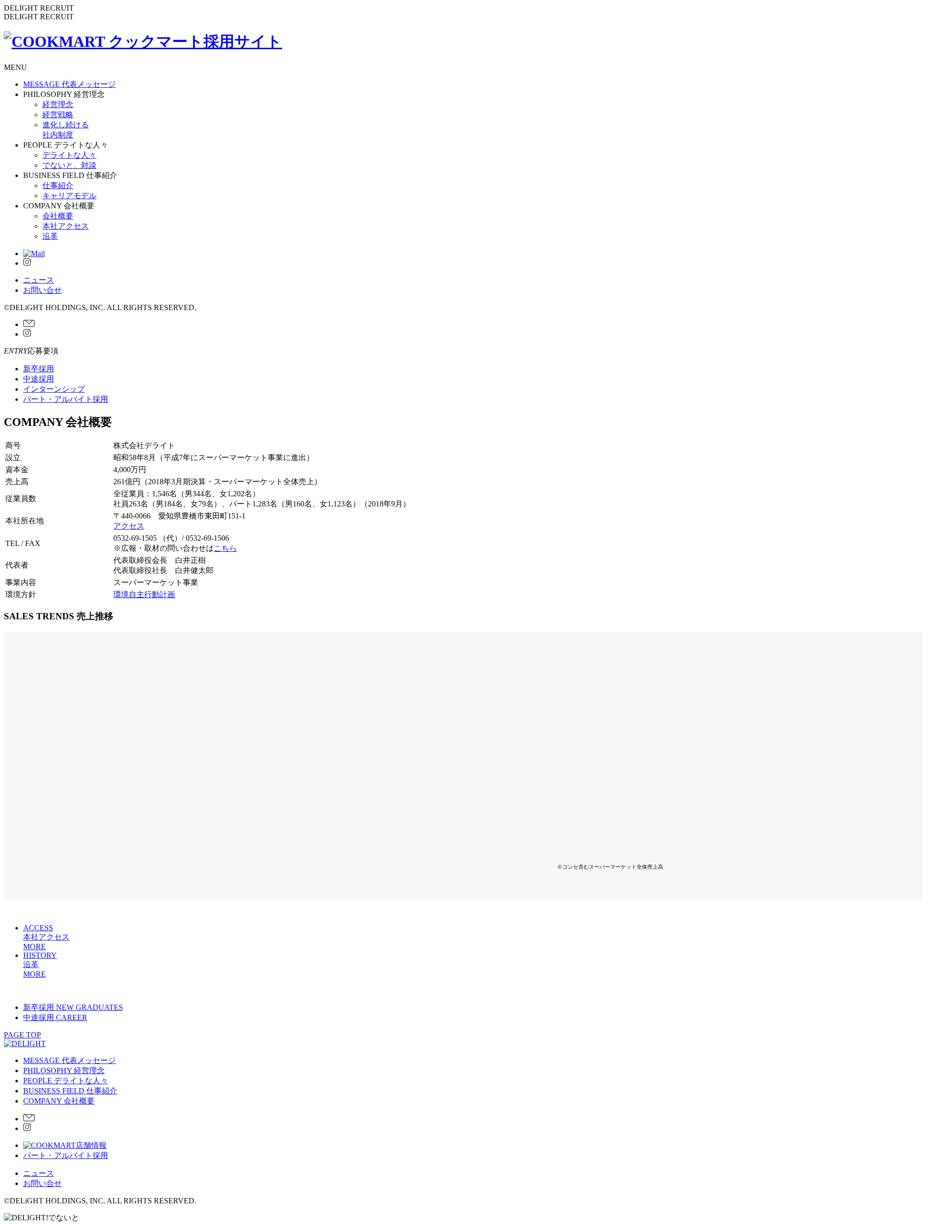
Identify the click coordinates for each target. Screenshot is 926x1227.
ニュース (38, 280)
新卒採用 (38, 369)
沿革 (50, 236)
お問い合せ (42, 290)
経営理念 (57, 104)
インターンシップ (54, 389)
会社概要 (57, 216)
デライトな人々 (69, 155)
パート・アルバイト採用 (65, 399)
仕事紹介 (57, 185)
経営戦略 (57, 114)
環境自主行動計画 (144, 594)
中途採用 (38, 379)
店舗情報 (91, 1145)
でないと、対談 (69, 165)
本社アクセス (65, 226)
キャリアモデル (69, 195)
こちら (225, 548)
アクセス (128, 526)
